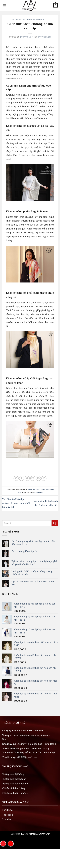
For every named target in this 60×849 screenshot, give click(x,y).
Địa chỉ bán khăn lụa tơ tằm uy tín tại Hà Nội (33, 583)
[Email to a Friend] (32, 478)
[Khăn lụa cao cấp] (30, 5)
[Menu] (4, 5)
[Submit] (55, 523)
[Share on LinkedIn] (43, 478)
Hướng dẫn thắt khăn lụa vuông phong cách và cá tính (32, 573)
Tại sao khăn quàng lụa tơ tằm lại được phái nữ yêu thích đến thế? (35, 563)
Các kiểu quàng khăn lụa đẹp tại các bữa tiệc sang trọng (33, 543)
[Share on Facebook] (21, 478)
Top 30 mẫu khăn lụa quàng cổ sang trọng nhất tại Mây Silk (16, 503)
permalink (38, 492)
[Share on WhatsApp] (16, 478)
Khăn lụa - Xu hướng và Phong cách (30, 20)
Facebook (7, 814)
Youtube (6, 819)
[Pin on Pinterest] (38, 478)
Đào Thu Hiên (44, 37)
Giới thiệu (7, 810)
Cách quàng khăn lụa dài (25, 551)
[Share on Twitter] (27, 478)
